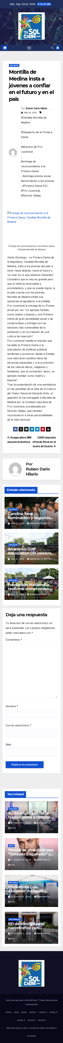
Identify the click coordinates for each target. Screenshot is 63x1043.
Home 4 (21, 1020)
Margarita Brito (40, 523)
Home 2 (43, 1012)
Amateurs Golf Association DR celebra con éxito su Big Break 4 (30, 553)
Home (8, 1012)
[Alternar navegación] (29, 47)
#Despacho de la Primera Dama (36, 135)
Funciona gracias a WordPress (22, 1000)
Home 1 (33, 1012)
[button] (52, 47)
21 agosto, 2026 (21, 823)
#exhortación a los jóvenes (37, 181)
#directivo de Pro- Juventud (32, 149)
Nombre (12, 706)
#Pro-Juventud (30, 190)
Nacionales (14, 919)
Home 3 (53, 1012)
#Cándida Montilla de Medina (34, 120)
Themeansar (31, 1004)
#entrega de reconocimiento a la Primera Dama (33, 166)
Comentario (14, 639)
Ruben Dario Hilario (36, 108)
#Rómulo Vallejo (31, 195)
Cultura (13, 809)
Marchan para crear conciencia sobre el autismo (32, 1028)
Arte (11, 846)
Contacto (31, 1036)
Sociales (14, 65)
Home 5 (31, 1020)
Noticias (13, 883)
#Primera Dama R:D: (35, 185)
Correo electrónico (18, 725)
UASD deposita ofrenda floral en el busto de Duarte (44, 442)
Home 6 (42, 1020)
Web (8, 744)
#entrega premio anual (37, 176)
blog (16, 1012)
